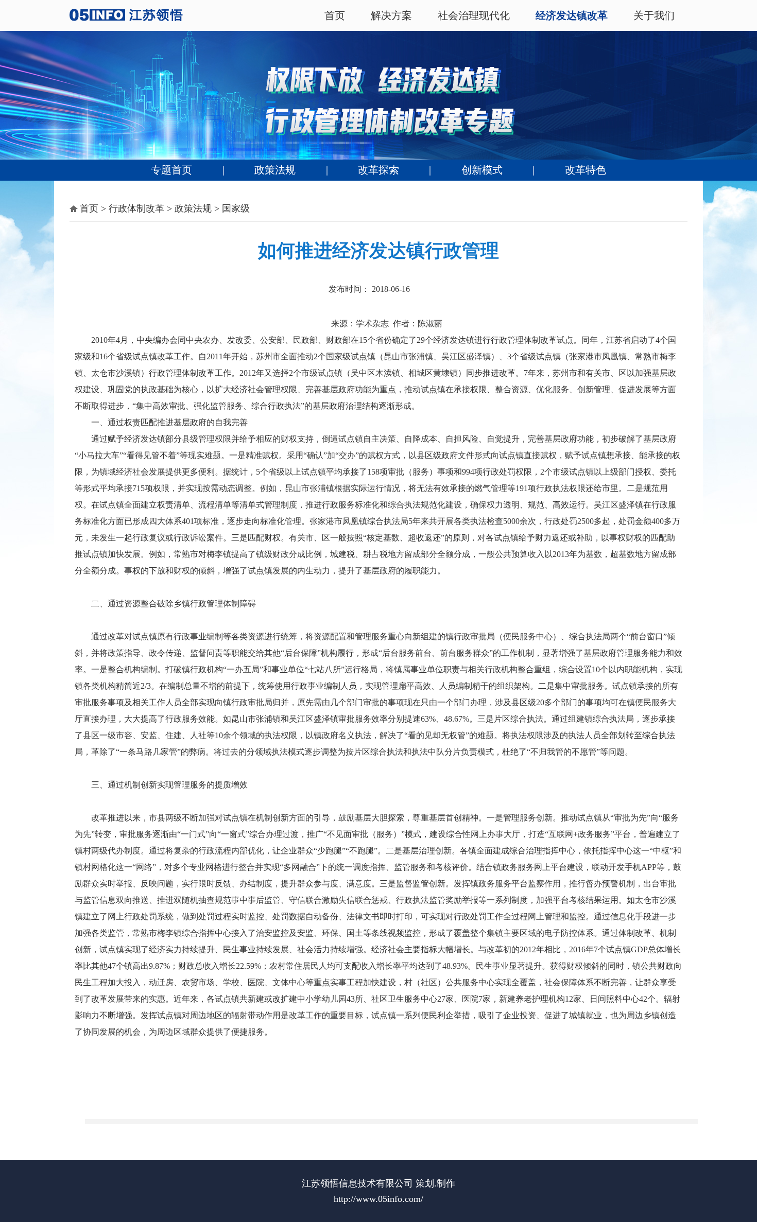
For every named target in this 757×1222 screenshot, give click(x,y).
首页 (334, 15)
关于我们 (654, 15)
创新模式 (482, 170)
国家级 (236, 208)
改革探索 (378, 170)
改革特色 (585, 170)
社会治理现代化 (474, 15)
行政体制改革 (136, 208)
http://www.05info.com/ (378, 1199)
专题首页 (171, 170)
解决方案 (391, 15)
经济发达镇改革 (572, 15)
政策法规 (275, 170)
